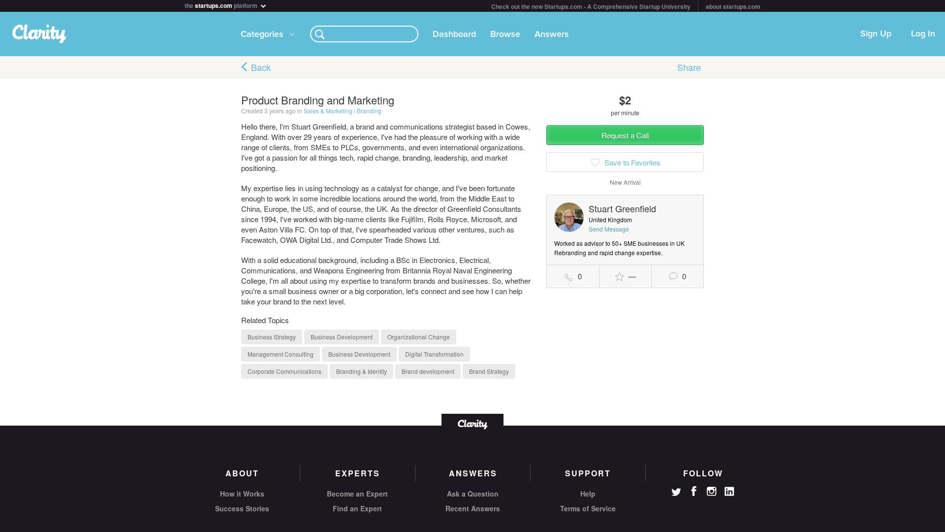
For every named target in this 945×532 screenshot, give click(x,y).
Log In (923, 34)
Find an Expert (357, 508)
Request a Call (625, 135)
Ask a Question (473, 494)
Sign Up (875, 34)
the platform (222, 4)
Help (588, 494)
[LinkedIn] (729, 492)
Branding (369, 110)
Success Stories (242, 508)
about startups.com (733, 6)
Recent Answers (472, 508)
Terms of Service (588, 508)
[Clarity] (472, 423)
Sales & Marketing (328, 110)
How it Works (242, 494)
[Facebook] (694, 491)
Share (689, 67)
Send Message (609, 229)
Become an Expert (357, 494)
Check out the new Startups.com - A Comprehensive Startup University (591, 6)
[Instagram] (712, 492)
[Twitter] (676, 493)
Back (261, 67)
